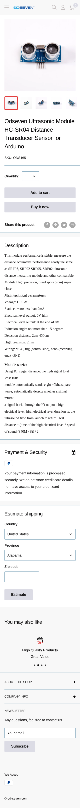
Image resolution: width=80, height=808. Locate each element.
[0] (72, 7)
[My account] (63, 7)
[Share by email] (72, 224)
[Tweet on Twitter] (64, 224)
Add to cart (40, 193)
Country (11, 524)
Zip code (11, 567)
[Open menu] (6, 7)
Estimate (18, 594)
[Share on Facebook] (47, 224)
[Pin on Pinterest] (55, 224)
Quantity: (11, 176)
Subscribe (19, 746)
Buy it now (40, 207)
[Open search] (54, 7)
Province (11, 545)
